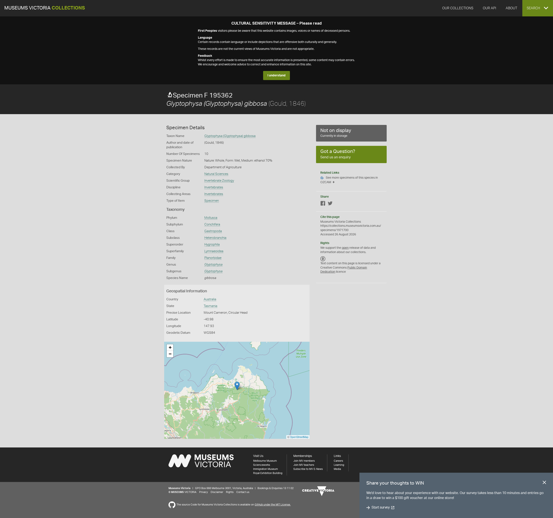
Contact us (242, 492)
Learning (339, 465)
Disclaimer (217, 492)
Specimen (211, 200)
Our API (489, 8)
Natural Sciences (216, 174)
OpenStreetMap (299, 437)
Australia (210, 299)
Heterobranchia (215, 237)
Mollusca (210, 217)
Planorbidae (212, 258)
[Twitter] (330, 204)
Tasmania (210, 306)
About (511, 8)
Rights (230, 492)
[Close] (544, 483)
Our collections (457, 8)
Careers (338, 461)
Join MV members (304, 461)
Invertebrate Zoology (219, 180)
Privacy (203, 492)
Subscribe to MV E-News (308, 469)
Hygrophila (212, 244)
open (345, 247)
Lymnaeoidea (213, 251)
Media (337, 469)
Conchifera (212, 224)
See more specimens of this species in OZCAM (349, 180)
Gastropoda (213, 231)
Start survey (380, 507)
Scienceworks (261, 465)
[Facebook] (323, 204)
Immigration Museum (265, 469)
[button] (537, 8)
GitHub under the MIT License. (273, 504)
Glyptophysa (213, 264)
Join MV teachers (303, 465)
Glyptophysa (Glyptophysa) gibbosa (230, 136)
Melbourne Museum (265, 461)
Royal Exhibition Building (267, 473)
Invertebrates (213, 187)
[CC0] (323, 259)
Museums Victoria (44, 8)
